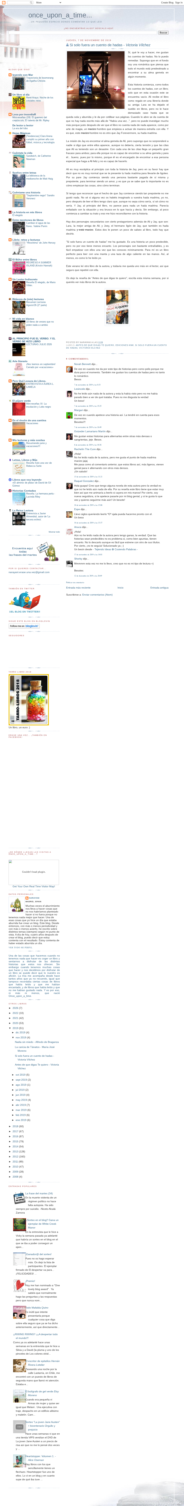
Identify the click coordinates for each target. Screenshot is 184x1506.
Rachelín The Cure (85, 449)
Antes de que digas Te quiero (95, 345)
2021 (16, 1018)
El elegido (17, 215)
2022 (16, 1013)
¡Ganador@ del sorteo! (38, 1254)
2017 (16, 1131)
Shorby (78, 558)
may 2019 (22, 1099)
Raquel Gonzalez (84, 481)
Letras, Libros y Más (24, 459)
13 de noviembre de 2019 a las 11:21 (88, 476)
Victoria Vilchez (89, 348)
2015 (16, 1141)
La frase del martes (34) (39, 1193)
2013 (16, 1151)
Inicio (120, 587)
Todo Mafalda (36, 1307)
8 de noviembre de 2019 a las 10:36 (87, 444)
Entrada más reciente (78, 587)
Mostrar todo (54, 532)
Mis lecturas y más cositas (28, 440)
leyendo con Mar (22, 74)
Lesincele (79, 388)
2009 (16, 1171)
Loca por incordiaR (24, 114)
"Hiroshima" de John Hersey (41, 242)
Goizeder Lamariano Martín (90, 431)
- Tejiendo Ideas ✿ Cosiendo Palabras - (115, 549)
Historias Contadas (24, 490)
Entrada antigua (159, 587)
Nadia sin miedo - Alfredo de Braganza (37, 1042)
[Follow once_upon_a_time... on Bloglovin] (24, 627)
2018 (16, 1126)
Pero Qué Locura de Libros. (29, 381)
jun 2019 (21, 1094)
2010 (16, 1166)
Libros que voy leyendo (27, 479)
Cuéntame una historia (26, 192)
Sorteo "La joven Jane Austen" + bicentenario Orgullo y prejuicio (42, 1426)
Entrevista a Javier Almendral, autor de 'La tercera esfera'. (38, 516)
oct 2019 (21, 1074)
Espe (77, 509)
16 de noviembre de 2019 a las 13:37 (88, 522)
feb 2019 (21, 1115)
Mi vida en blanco (23, 318)
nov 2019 (21, 1037)
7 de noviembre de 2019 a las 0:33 (87, 384)
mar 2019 (21, 1110)
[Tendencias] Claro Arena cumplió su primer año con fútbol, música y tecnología (40, 139)
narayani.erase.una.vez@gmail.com (29, 572)
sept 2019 (22, 1079)
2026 (16, 1008)
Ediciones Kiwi (125, 345)
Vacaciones (32, 423)
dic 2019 (21, 1032)
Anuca (77, 527)
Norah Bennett (82, 364)
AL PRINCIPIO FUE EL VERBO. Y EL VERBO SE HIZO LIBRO (34, 340)
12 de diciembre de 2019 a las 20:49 (88, 575)
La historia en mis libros (27, 212)
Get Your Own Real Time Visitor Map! (34, 886)
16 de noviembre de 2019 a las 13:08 (88, 505)
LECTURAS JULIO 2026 (39, 344)
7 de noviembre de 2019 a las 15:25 (87, 406)
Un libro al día (20, 94)
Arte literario (19, 361)
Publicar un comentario (75, 582)
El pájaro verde (21, 400)
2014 (16, 1146)
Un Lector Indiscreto (25, 279)
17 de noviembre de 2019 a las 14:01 (88, 554)
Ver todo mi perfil (21, 947)
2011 (16, 1161)
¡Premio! (30, 1281)
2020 (16, 1023)
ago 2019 (21, 1084)
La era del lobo (20, 128)
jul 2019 (20, 1089)
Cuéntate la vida (22, 152)
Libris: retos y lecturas (26, 239)
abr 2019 (21, 1104)
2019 (16, 1028)
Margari (78, 410)
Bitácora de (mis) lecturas (28, 299)
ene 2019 (21, 1120)
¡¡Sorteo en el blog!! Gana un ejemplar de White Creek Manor (42, 1224)
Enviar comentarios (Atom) (97, 594)
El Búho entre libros (24, 259)
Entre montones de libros (27, 220)
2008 (16, 1176)
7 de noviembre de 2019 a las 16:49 (87, 427)
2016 (16, 1136)
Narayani (34, 898)
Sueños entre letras (24, 172)
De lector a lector (22, 125)
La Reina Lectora (22, 510)
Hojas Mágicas (21, 133)
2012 (16, 1156)
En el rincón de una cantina (29, 420)
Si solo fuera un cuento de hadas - (110, 45)
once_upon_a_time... (60, 15)
